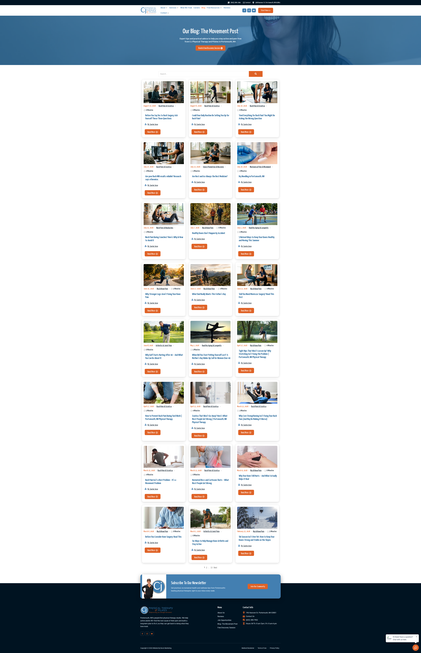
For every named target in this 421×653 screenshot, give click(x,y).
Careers (197, 8)
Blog (203, 8)
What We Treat (186, 8)
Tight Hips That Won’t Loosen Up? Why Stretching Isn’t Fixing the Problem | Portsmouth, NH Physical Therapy (255, 354)
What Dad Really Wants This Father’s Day (209, 294)
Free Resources (213, 8)
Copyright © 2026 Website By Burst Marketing (155, 648)
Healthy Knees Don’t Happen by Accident (208, 233)
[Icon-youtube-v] (254, 10)
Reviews (227, 8)
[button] (153, 132)
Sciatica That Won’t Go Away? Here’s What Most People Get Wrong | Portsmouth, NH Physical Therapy (209, 419)
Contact (164, 13)
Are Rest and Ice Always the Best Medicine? (210, 176)
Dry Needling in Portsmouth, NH (251, 176)
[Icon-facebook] (244, 10)
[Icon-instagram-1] (249, 10)
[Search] (256, 74)
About (163, 8)
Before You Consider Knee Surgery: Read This (163, 537)
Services (172, 8)
